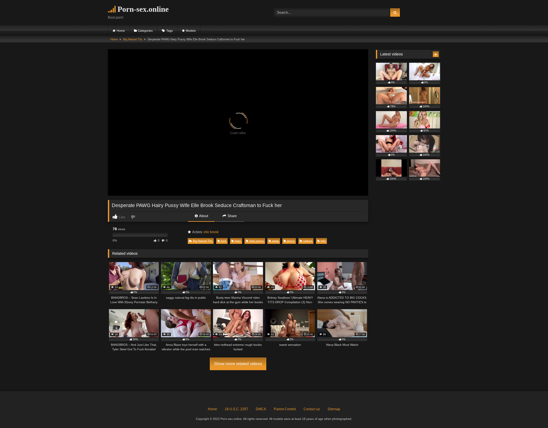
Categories (145, 30)
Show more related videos (238, 363)
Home (121, 30)
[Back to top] (534, 415)
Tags (169, 30)
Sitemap (334, 409)
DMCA (261, 409)
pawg (275, 241)
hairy (238, 241)
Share (232, 216)
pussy (291, 241)
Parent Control (285, 409)
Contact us (312, 409)
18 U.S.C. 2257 (236, 409)
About (203, 216)
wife (323, 241)
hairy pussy (256, 241)
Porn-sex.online (142, 9)
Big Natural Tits (132, 39)
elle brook (211, 232)
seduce (307, 241)
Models (191, 30)
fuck (223, 241)
